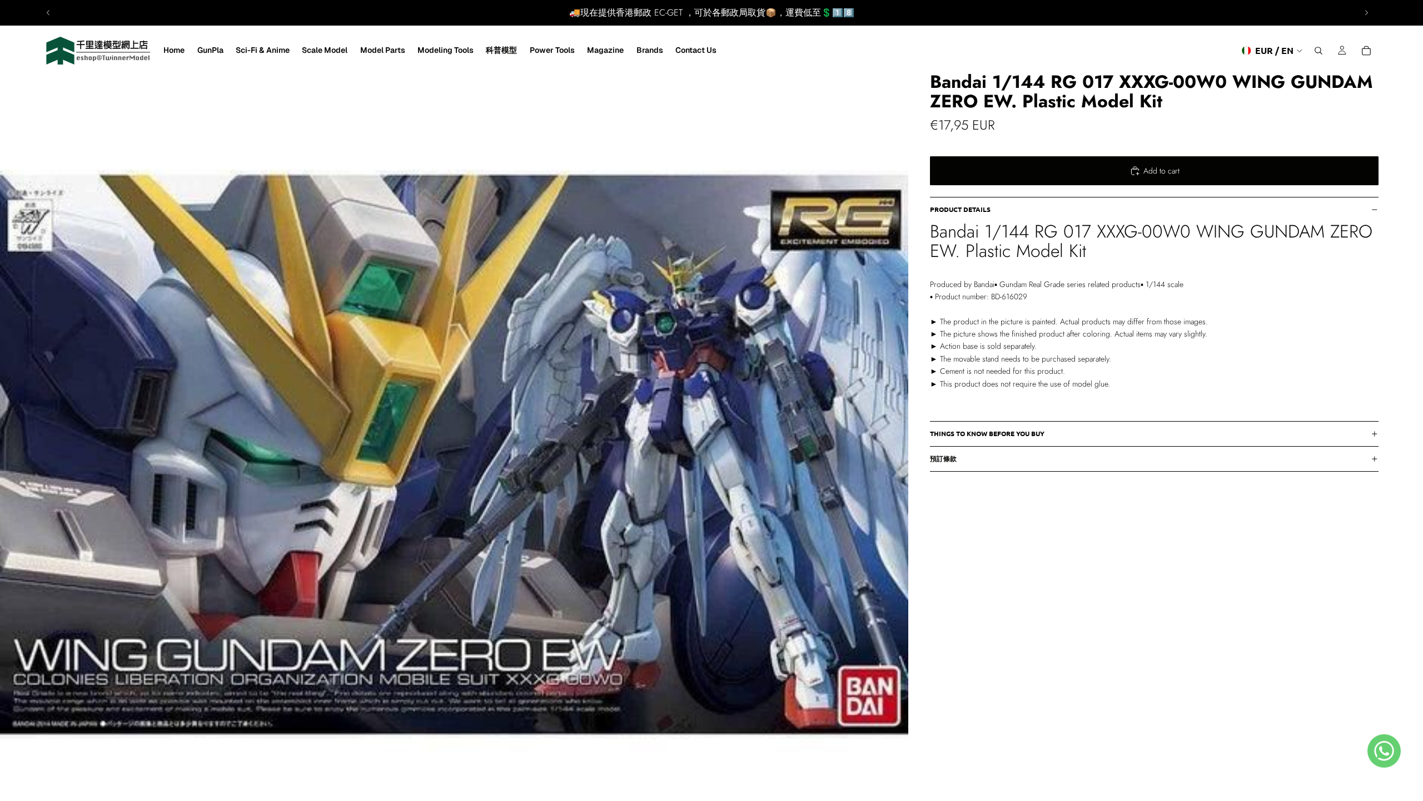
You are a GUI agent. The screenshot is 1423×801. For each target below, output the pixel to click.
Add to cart (1161, 170)
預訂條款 (943, 458)
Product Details (960, 209)
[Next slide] (1366, 13)
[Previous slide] (48, 13)
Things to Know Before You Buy (987, 433)
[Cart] (1366, 50)
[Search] (1318, 50)
